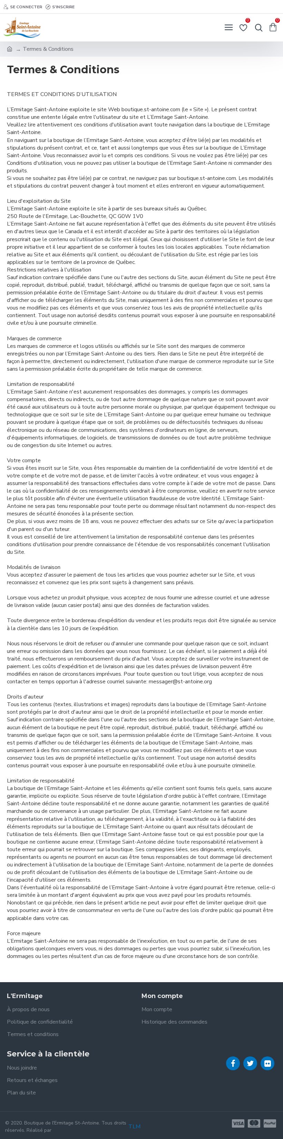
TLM (134, 1126)
